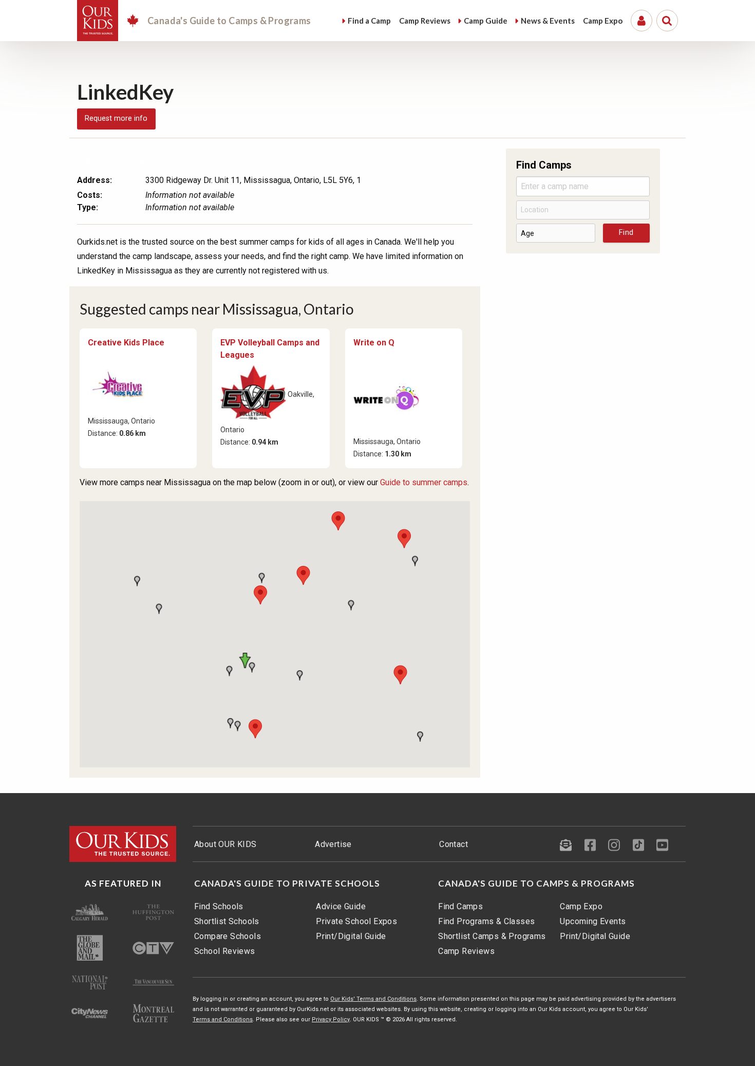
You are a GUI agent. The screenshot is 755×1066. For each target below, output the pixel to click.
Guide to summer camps (423, 482)
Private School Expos (356, 921)
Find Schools (218, 906)
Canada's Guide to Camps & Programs (536, 883)
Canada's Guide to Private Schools (287, 883)
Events (548, 20)
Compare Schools (227, 936)
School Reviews (224, 951)
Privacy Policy (331, 1019)
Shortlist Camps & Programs (491, 936)
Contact (453, 844)
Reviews (424, 20)
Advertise (333, 844)
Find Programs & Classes (486, 921)
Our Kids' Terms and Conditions (373, 999)
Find (369, 20)
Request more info (116, 118)
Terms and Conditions (223, 1019)
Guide (485, 20)
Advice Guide (341, 906)
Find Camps (460, 906)
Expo (602, 20)
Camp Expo (581, 906)
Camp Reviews (466, 951)
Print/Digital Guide (351, 936)
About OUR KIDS (225, 844)
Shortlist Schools (226, 921)
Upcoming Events (593, 921)
